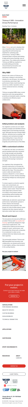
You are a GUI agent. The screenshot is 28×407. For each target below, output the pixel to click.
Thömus (8, 47)
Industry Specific (8, 310)
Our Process (6, 338)
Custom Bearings (8, 313)
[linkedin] (5, 393)
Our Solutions (7, 305)
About (18, 356)
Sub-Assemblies (7, 316)
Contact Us (14, 296)
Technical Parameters (10, 319)
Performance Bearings (10, 307)
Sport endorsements (9, 347)
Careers (19, 358)
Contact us (14, 366)
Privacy (20, 403)
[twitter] (3, 393)
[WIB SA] (6, 5)
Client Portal (14, 374)
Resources (6, 356)
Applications (6, 329)
